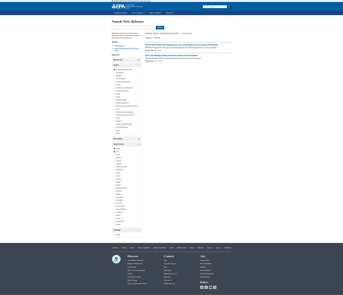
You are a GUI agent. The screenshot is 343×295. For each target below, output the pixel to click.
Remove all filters (187, 33)
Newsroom (167, 270)
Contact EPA (204, 260)
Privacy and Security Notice (137, 284)
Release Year (118, 59)
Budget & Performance (135, 264)
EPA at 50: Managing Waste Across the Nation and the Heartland (171, 55)
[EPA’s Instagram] (215, 287)
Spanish (124, 247)
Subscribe (167, 277)
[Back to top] (338, 290)
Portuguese (200, 247)
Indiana (150, 33)
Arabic (132, 247)
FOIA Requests (205, 270)
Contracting (132, 267)
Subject (116, 65)
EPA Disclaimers (206, 264)
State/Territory (119, 144)
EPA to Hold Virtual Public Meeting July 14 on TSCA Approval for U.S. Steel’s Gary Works (181, 45)
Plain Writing (132, 280)
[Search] (229, 6)
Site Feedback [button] (205, 277)
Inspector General (170, 264)
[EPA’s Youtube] (210, 287)
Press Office (118, 138)
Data (165, 260)
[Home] (127, 6)
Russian (209, 247)
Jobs (165, 267)
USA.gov (167, 280)
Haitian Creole (181, 247)
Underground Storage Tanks (170, 33)
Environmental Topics (120, 13)
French (172, 247)
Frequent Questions (207, 274)
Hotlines (203, 267)
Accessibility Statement (135, 260)
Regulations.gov (169, 274)
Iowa (157, 33)
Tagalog (218, 247)
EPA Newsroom (120, 45)
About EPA (169, 13)
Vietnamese (227, 247)
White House (168, 284)
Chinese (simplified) (144, 247)
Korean (192, 247)
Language (117, 230)
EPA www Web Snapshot (136, 270)
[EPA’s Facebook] (202, 287)
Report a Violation (155, 13)
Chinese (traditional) (159, 247)
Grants (130, 274)
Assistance (115, 247)
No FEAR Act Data (134, 277)
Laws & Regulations (137, 13)
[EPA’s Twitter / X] (206, 287)
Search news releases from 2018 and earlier (127, 49)
